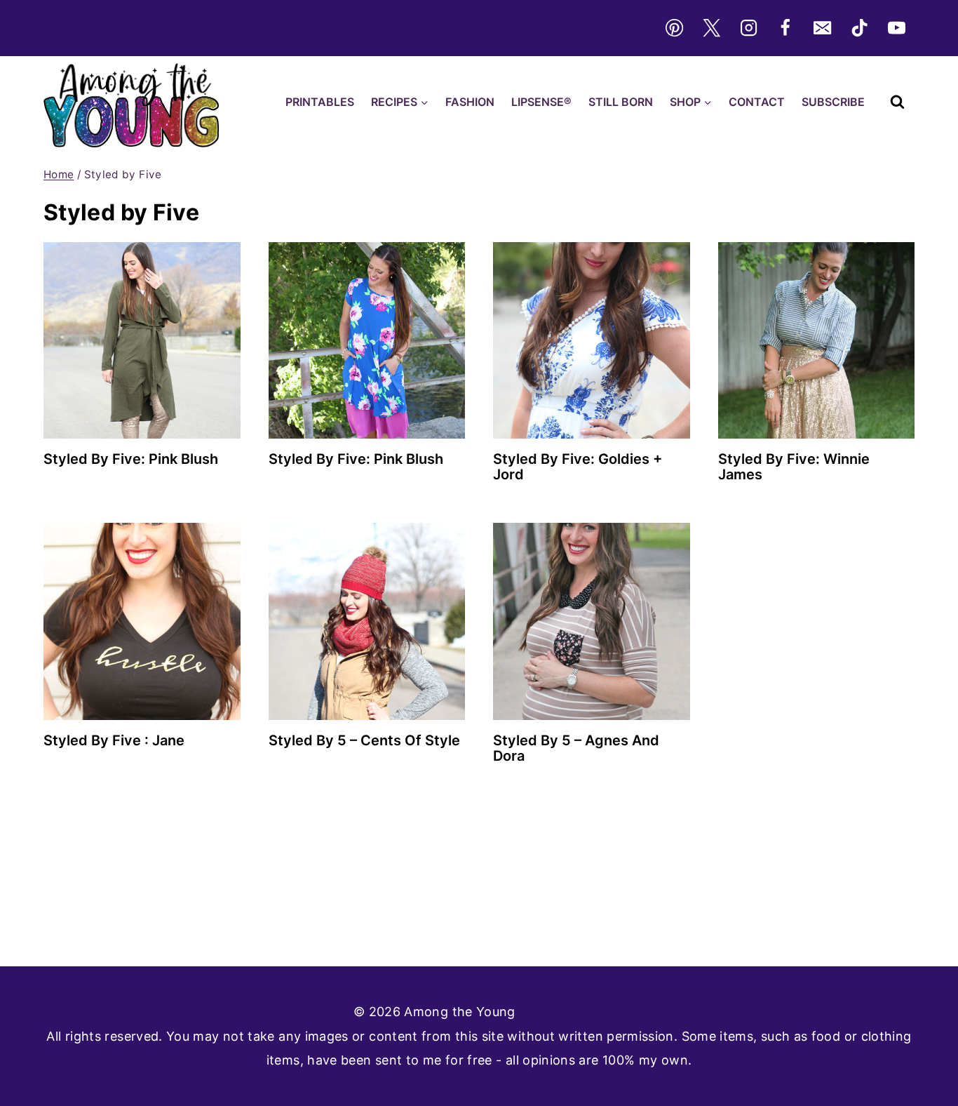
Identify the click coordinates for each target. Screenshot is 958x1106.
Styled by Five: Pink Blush (130, 459)
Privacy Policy (562, 1011)
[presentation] (142, 340)
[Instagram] (748, 28)
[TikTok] (859, 28)
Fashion (469, 102)
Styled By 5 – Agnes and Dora (576, 748)
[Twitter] (711, 28)
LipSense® (541, 102)
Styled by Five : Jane (113, 740)
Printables (319, 102)
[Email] (822, 28)
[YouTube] (897, 28)
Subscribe (833, 102)
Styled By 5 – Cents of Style (364, 740)
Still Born (620, 102)
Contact (757, 102)
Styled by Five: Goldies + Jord (577, 467)
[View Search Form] (897, 102)
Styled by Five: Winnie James (794, 467)
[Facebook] (785, 28)
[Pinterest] (673, 28)
